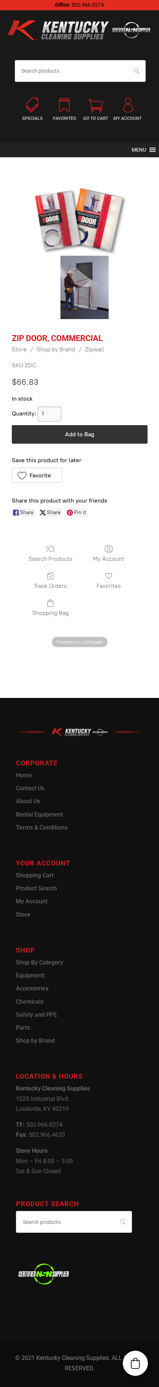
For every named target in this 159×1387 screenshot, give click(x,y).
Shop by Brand (56, 349)
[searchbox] (80, 71)
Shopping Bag (50, 612)
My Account (108, 558)
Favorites (109, 585)
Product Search (36, 888)
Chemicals (30, 1001)
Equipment (30, 975)
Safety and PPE (36, 1014)
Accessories (32, 988)
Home (24, 775)
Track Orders (50, 585)
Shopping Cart (35, 875)
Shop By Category (39, 962)
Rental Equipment (39, 814)
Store (19, 349)
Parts (23, 1027)
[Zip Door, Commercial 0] (79, 254)
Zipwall (94, 349)
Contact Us (30, 788)
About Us (28, 801)
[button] (139, 149)
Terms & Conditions (42, 827)
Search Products (50, 558)
